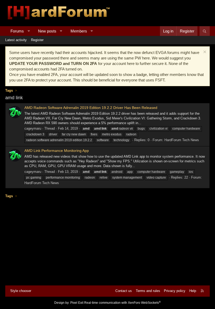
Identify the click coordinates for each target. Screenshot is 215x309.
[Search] (205, 31)
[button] (29, 31)
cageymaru (32, 128)
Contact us (123, 291)
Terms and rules (148, 291)
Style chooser (20, 291)
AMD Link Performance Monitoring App (56, 150)
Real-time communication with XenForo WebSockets (122, 303)
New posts (47, 31)
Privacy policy (174, 291)
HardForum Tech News (181, 140)
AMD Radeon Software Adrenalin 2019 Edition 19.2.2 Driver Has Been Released (90, 108)
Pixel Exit (76, 303)
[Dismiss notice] (204, 52)
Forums (17, 31)
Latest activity (16, 40)
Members (79, 31)
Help (192, 291)
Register (37, 40)
